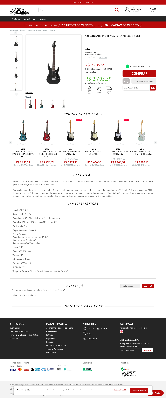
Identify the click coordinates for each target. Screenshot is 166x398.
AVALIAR (147, 286)
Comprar (139, 73)
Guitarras (16, 19)
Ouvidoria (14, 338)
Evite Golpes (51, 352)
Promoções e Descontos (56, 345)
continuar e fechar (139, 390)
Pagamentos (51, 338)
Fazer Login (136, 9)
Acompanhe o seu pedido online (59, 328)
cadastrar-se (137, 12)
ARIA (87, 48)
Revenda (42, 19)
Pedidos (49, 342)
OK (153, 88)
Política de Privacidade (19, 331)
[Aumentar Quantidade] (127, 80)
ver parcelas (90, 72)
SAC (89, 333)
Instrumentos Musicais (34, 30)
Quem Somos (15, 328)
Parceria (92, 338)
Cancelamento (52, 331)
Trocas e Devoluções (54, 349)
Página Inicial (14, 30)
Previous (15, 32)
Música (22, 30)
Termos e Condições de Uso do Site (24, 335)
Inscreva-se (147, 350)
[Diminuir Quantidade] (127, 82)
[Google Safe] (125, 369)
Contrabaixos (29, 19)
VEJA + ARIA (29, 93)
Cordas (45, 30)
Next (16, 94)
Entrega (49, 335)
